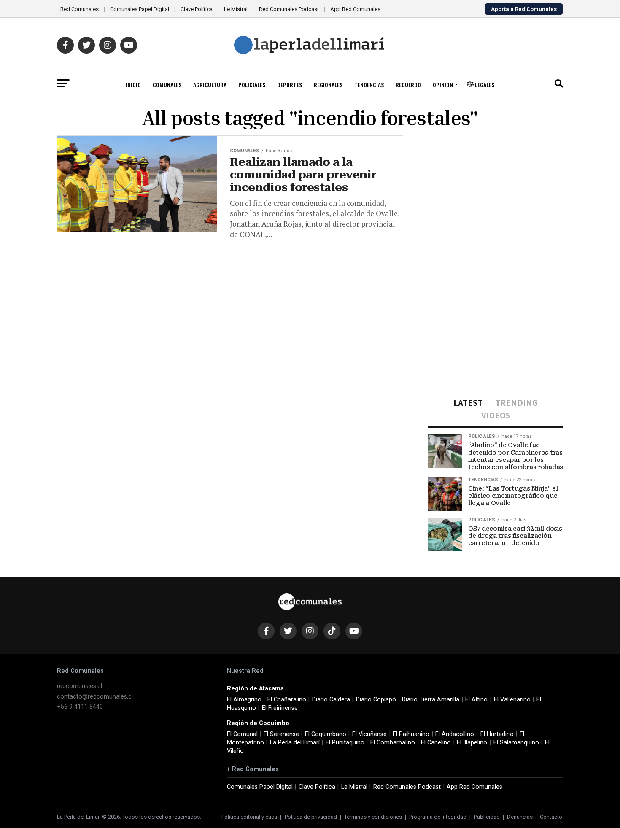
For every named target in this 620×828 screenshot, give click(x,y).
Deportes (289, 84)
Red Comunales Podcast (289, 9)
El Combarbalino (392, 742)
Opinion (443, 84)
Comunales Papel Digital (139, 9)
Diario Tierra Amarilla (430, 699)
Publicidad (487, 817)
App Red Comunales (355, 9)
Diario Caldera (331, 699)
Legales (484, 84)
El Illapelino (472, 742)
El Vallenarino (512, 699)
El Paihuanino (411, 734)
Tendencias (369, 84)
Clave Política (197, 9)
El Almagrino (244, 699)
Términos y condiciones (373, 817)
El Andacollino (454, 734)
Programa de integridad (437, 817)
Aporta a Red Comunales (524, 9)
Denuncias (520, 817)
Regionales (328, 84)
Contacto (551, 817)
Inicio (133, 84)
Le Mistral (236, 9)
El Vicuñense (369, 734)
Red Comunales (79, 9)
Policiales (251, 84)
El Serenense (281, 734)
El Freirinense (280, 708)
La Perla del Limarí (295, 742)
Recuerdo (408, 84)
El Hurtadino (497, 734)
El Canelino (436, 742)
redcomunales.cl (79, 686)
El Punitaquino (345, 742)
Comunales (167, 84)
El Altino (476, 699)
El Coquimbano (325, 734)
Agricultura (209, 84)
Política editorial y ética (249, 817)
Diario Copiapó (376, 699)
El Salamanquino (516, 742)
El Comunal (242, 734)
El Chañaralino (286, 699)
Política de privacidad (311, 817)
